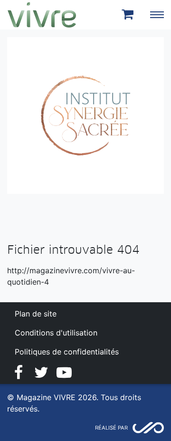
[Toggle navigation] (157, 15)
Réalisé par (111, 427)
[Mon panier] (129, 15)
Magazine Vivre (42, 14)
